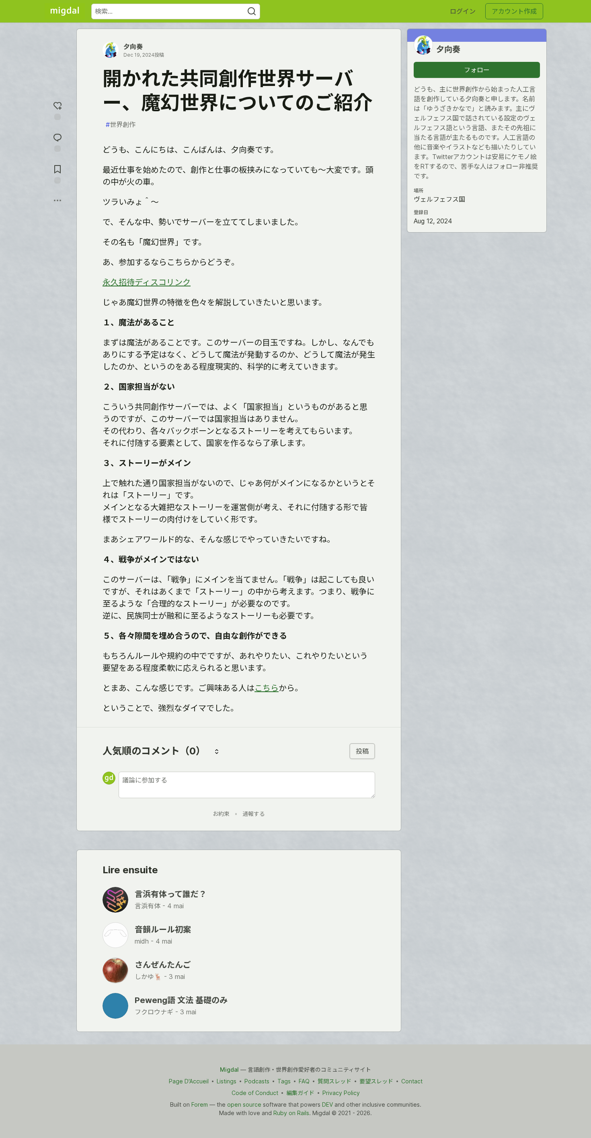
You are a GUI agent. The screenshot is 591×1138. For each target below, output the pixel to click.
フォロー (477, 70)
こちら (266, 688)
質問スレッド (334, 1081)
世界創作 (120, 125)
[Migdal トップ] (65, 11)
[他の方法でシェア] (57, 200)
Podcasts (256, 1081)
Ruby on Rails (291, 1112)
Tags (284, 1081)
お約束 (221, 813)
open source (244, 1104)
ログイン (463, 11)
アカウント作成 (514, 11)
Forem (199, 1104)
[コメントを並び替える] (216, 751)
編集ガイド (300, 1092)
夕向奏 (133, 47)
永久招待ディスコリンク (147, 282)
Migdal (229, 1069)
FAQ (304, 1081)
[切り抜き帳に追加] (57, 173)
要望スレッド (376, 1081)
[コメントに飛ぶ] (57, 141)
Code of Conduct (255, 1092)
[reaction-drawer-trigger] (57, 110)
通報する (253, 813)
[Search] (252, 11)
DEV (327, 1104)
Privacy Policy (341, 1092)
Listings (226, 1081)
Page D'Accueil (189, 1081)
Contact (412, 1081)
